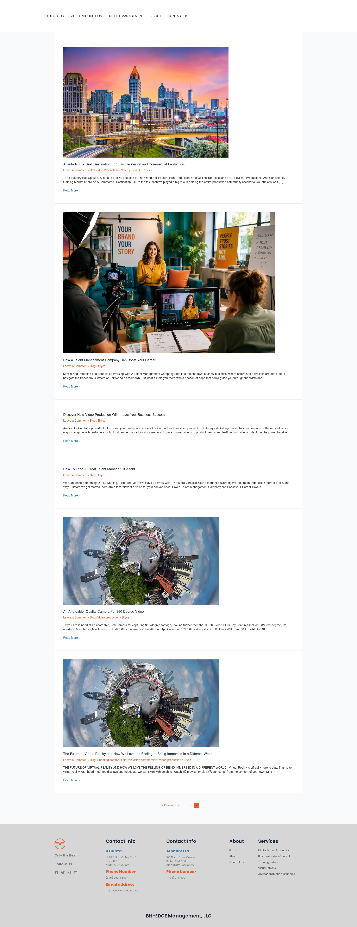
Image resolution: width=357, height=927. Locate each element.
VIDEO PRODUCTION (86, 15)
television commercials (142, 760)
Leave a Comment (75, 170)
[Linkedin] (348, 16)
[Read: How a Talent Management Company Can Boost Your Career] (169, 282)
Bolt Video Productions (104, 170)
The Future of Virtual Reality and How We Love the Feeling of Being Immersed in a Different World (137, 753)
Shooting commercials (111, 760)
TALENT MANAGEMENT (126, 15)
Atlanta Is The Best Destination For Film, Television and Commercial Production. (124, 163)
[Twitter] (335, 16)
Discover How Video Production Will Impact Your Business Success (114, 414)
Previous (167, 805)
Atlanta (114, 851)
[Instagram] (342, 16)
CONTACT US (178, 15)
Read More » (71, 190)
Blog (93, 366)
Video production (132, 170)
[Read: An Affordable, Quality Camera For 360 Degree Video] (141, 560)
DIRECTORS (54, 15)
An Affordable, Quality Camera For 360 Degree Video (103, 611)
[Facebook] (329, 16)
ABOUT (155, 15)
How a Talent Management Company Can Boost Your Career (109, 359)
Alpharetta (177, 851)
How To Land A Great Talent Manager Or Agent (99, 468)
